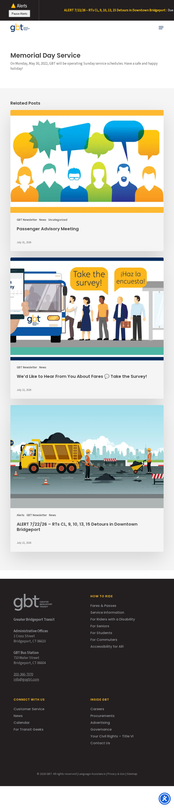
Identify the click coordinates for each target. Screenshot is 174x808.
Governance (101, 729)
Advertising (100, 722)
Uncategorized (57, 220)
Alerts (20, 515)
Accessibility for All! (107, 646)
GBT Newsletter (27, 220)
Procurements (102, 715)
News (42, 220)
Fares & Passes (103, 605)
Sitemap (132, 774)
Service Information (107, 612)
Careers (97, 709)
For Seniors (99, 626)
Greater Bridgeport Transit (34, 619)
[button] (161, 28)
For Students (101, 632)
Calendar (22, 722)
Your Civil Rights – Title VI (111, 736)
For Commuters (103, 639)
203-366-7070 (23, 674)
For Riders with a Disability (112, 619)
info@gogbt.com (26, 679)
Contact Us (100, 743)
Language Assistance (92, 774)
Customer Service (29, 709)
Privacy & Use (116, 774)
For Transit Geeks (29, 729)
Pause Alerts (19, 13)
